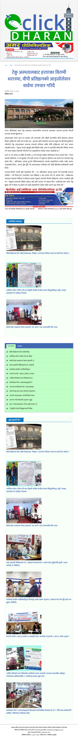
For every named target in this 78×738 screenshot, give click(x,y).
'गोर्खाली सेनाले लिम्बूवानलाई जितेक (21, 408)
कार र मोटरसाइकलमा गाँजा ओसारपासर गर (23, 404)
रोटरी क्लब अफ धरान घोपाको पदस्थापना (22, 391)
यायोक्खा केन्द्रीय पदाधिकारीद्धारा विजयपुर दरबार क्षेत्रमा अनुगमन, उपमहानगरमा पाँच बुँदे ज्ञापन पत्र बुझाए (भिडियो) (38, 601)
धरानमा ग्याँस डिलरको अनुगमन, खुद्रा (21, 399)
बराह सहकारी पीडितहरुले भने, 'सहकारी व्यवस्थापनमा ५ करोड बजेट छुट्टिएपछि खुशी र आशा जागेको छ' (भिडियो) (37, 564)
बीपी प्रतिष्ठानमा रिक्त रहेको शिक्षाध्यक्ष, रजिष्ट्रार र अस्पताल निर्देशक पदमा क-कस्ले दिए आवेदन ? (38, 253)
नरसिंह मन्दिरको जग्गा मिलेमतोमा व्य (21, 378)
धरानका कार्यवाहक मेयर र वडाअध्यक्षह (21, 386)
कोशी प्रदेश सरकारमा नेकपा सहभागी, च (22, 360)
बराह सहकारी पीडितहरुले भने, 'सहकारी (22, 365)
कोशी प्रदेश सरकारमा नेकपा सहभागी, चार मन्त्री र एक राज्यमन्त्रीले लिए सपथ (31, 327)
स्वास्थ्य (11, 65)
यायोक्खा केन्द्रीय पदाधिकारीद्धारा (20, 369)
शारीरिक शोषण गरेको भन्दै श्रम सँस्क (21, 356)
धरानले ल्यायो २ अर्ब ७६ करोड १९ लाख (22, 373)
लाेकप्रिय (19, 346)
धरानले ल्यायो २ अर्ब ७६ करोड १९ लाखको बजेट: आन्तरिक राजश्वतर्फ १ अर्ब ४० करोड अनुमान (37, 636)
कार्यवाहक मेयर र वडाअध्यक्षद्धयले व (21, 382)
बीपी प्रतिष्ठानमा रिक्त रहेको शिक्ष (19, 351)
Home (6, 65)
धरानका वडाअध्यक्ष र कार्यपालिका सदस (22, 395)
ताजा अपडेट (11, 346)
